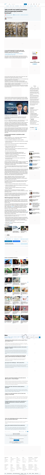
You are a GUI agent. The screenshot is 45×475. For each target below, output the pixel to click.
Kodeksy (17, 469)
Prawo (17, 457)
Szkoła (11, 466)
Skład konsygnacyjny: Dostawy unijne (10, 54)
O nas (5, 473)
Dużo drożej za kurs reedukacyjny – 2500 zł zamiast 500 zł (34, 94)
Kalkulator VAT (23, 467)
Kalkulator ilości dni (32, 112)
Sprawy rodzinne (18, 458)
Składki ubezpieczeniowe (30, 467)
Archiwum (35, 466)
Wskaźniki (32, 119)
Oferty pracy (35, 470)
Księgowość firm (6, 457)
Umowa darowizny (32, 118)
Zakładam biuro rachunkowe (31, 458)
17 (30, 129)
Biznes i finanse (24, 458)
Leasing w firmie (24, 461)
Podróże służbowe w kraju (33, 123)
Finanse (5, 466)
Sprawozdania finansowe (30, 461)
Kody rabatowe (35, 467)
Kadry (11, 457)
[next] (27, 431)
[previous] (19, 431)
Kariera (25, 473)
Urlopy (11, 460)
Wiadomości (35, 458)
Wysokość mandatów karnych (33, 122)
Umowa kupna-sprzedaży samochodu (34, 114)
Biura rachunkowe (30, 457)
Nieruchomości (36, 457)
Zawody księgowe (6, 461)
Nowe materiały (31, 151)
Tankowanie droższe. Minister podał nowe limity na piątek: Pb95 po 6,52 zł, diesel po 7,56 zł (34, 88)
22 (37, 129)
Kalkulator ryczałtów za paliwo (33, 110)
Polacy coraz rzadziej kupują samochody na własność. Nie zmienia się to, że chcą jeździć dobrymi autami (34, 103)
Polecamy (30, 190)
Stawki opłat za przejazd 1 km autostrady (34, 121)
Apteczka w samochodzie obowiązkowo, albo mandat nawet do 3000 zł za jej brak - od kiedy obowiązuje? (34, 95)
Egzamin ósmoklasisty (13, 470)
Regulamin (22, 473)
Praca (17, 461)
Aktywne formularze (34, 113)
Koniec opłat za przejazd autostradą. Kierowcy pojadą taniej (34, 104)
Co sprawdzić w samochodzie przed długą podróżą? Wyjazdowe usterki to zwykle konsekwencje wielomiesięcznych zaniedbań (34, 92)
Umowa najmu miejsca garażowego (34, 115)
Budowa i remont (36, 460)
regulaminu (16, 438)
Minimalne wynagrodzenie (31, 466)
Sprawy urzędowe (18, 460)
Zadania (5, 467)
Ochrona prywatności (9, 473)
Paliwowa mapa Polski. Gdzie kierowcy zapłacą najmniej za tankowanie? (34, 97)
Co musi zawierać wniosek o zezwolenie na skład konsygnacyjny (14, 53)
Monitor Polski (18, 466)
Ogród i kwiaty (35, 461)
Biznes (23, 457)
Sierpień (36, 127)
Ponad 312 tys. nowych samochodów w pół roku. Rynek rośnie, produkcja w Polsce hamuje (34, 99)
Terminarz (32, 127)
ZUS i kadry (6, 460)
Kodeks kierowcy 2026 (34, 62)
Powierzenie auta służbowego (33, 116)
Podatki (5, 458)
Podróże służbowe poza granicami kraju (34, 124)
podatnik (12, 206)
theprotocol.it (35, 469)
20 (34, 129)
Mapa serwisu (36, 473)
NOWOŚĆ (35, 61)
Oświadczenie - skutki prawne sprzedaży (34, 117)
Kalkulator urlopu (32, 111)
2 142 (26, 431)
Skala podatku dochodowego (31, 469)
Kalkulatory (32, 107)
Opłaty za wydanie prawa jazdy (33, 120)
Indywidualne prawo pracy (13, 458)
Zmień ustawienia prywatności (16, 473)
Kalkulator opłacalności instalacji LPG (34, 109)
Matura (11, 469)
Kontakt (30, 473)
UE (26, 211)
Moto (22, 460)
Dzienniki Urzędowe (18, 467)
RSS (27, 473)
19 (33, 129)
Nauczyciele (12, 467)
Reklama (33, 473)
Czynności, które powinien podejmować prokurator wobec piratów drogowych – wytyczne (34, 90)
